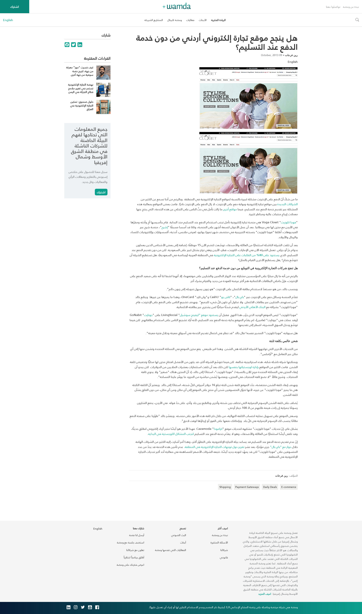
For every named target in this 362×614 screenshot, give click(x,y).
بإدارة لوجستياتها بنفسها (244, 367)
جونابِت (148, 315)
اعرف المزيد (264, 593)
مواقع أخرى (230, 209)
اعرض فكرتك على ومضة (130, 564)
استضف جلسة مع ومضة (130, 542)
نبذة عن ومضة (351, 6)
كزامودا (218, 428)
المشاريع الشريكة (153, 19)
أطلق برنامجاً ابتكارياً (134, 557)
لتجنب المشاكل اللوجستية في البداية (171, 434)
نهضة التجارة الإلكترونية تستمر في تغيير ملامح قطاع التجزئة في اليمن (80, 88)
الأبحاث (203, 19)
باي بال (239, 297)
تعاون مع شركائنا (135, 549)
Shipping (225, 486)
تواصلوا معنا (333, 6)
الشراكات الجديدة (287, 204)
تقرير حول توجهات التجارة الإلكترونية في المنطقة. (214, 447)
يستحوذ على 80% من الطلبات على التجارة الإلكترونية (246, 255)
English (8, 20)
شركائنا (224, 549)
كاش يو (225, 297)
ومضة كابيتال (174, 19)
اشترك (14, 6)
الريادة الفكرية (218, 19)
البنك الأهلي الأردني (252, 307)
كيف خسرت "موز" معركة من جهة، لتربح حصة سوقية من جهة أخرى (79, 71)
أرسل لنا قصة (136, 535)
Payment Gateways (247, 486)
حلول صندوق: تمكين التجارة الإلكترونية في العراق (81, 105)
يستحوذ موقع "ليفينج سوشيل (199, 315)
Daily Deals (270, 486)
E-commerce (288, 486)
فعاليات (190, 19)
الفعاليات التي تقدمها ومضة (170, 549)
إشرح (165, 227)
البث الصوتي (178, 535)
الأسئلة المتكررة (219, 542)
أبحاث (183, 542)
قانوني (224, 557)
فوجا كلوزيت (288, 222)
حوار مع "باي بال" (280, 447)
